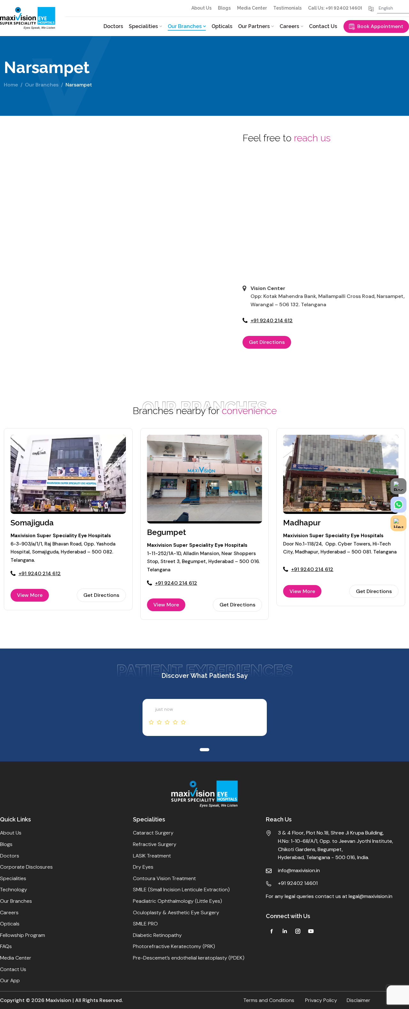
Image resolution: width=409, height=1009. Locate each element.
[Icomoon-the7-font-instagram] (298, 931)
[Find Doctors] (398, 523)
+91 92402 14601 (344, 8)
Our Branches (41, 84)
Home (11, 84)
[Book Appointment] (398, 486)
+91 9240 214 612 (272, 320)
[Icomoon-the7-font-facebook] (271, 931)
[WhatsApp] (398, 505)
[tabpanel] (205, 717)
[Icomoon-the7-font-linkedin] (284, 931)
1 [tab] (119, 145)
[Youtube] (311, 931)
